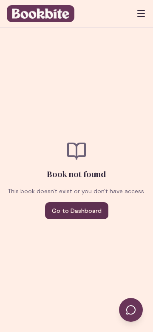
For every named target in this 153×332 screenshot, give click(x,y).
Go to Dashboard (77, 211)
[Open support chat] (131, 310)
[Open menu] (141, 14)
